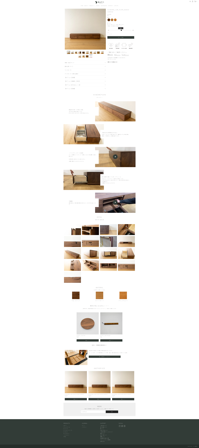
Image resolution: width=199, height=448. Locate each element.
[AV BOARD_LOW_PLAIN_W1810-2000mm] (99, 382)
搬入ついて (102, 428)
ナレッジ (83, 425)
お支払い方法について (104, 430)
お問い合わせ (102, 441)
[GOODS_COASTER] (88, 323)
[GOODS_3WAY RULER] (111, 323)
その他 (64, 436)
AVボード (64, 425)
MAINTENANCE (104, 5)
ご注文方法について (103, 425)
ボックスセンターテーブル (67, 430)
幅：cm (115, 24)
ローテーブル (65, 428)
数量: (108, 32)
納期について (102, 436)
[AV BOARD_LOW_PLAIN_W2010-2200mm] (123, 382)
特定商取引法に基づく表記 (104, 438)
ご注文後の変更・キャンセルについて (106, 431)
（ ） (196, 1)
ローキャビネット (66, 433)
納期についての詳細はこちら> (113, 61)
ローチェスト (65, 431)
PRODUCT (91, 5)
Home (82, 5)
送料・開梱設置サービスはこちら (104, 356)
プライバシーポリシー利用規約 (105, 439)
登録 (112, 411)
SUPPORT (110, 5)
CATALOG (116, 5)
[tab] (110, 55)
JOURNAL (98, 5)
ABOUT (85, 5)
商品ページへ (88, 340)
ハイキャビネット (66, 435)
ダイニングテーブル (66, 427)
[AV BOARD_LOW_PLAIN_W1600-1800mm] (76, 382)
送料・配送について (103, 427)
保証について (102, 433)
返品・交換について (103, 435)
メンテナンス (84, 427)
